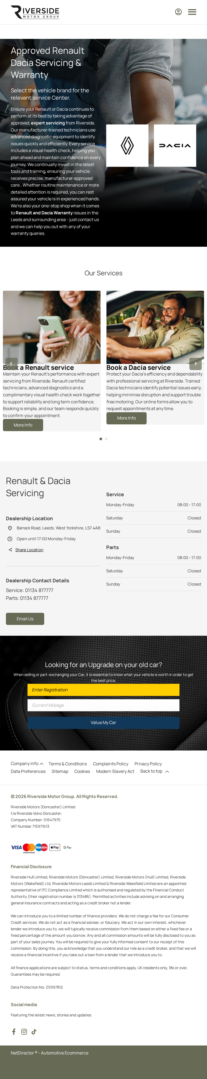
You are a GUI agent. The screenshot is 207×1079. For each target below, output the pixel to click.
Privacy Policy (148, 764)
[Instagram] (24, 1031)
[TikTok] (34, 1031)
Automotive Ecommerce (64, 1053)
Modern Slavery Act (115, 771)
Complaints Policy (110, 764)
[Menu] (192, 12)
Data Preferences (28, 771)
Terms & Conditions (68, 764)
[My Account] (178, 12)
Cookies (82, 771)
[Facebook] (13, 1031)
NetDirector (23, 1053)
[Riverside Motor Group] (35, 12)
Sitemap (60, 771)
